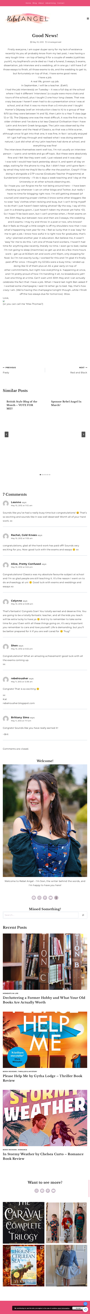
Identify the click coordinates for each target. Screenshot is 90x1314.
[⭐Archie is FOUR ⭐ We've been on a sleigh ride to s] (66, 1223)
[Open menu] (88, 18)
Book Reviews (10, 1071)
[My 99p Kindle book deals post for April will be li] (23, 1223)
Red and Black (78, 370)
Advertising (50, 3)
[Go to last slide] (6, 434)
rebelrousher (19, 678)
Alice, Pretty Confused (26, 563)
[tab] (40, 474)
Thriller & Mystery (27, 1071)
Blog (35, 3)
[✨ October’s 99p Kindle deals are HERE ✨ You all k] (23, 1265)
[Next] (83, 434)
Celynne (16, 600)
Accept (78, 1308)
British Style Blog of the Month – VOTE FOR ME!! (22, 405)
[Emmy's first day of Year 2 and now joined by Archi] (66, 1265)
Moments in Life (10, 993)
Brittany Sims (20, 717)
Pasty (9, 370)
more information (63, 1308)
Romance (22, 1150)
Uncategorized (54, 42)
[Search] (83, 915)
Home (28, 3)
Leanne (16, 502)
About (41, 3)
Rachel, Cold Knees (24, 534)
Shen (14, 645)
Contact (60, 3)
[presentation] (45, 962)
